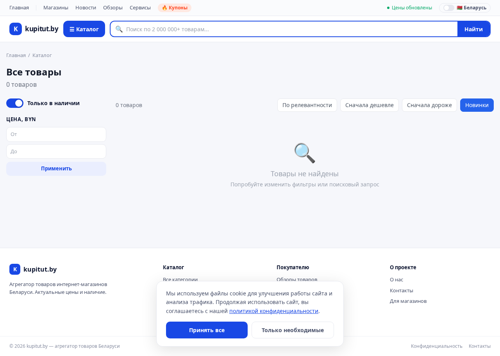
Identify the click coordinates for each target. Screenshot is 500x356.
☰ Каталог (84, 29)
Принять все (207, 330)
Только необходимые (293, 330)
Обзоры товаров (297, 279)
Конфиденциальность (436, 346)
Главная (19, 7)
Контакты (401, 290)
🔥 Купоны (175, 7)
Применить (56, 168)
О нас (396, 279)
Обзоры (113, 7)
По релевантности (307, 105)
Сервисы (140, 7)
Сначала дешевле (369, 105)
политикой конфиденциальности (273, 311)
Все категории (180, 279)
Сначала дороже (429, 105)
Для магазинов (408, 300)
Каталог (42, 55)
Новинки (477, 105)
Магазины (55, 7)
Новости (85, 7)
